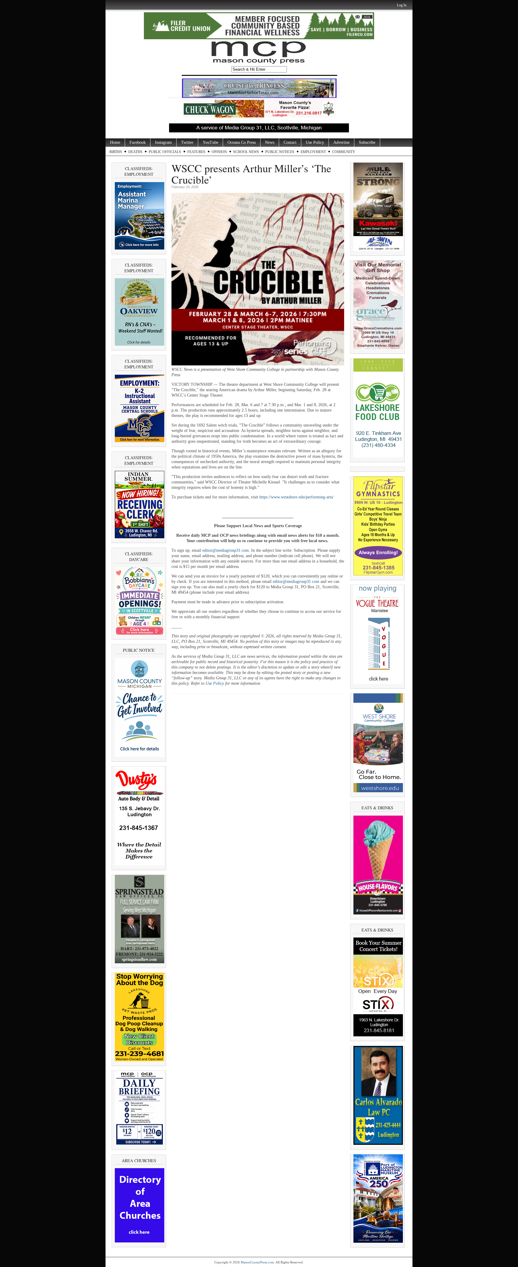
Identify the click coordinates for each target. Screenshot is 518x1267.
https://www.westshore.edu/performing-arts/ (296, 497)
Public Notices (279, 152)
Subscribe (367, 142)
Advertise (341, 142)
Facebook (138, 142)
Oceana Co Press (242, 142)
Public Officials (165, 152)
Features (196, 152)
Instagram (163, 142)
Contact (290, 142)
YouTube (210, 142)
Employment (313, 152)
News (269, 142)
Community (343, 152)
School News (246, 152)
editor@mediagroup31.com (225, 550)
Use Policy (315, 142)
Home (115, 142)
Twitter (187, 142)
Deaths (135, 152)
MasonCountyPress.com (257, 1262)
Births (115, 152)
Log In (401, 5)
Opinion (219, 152)
